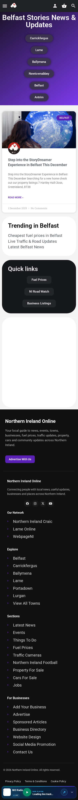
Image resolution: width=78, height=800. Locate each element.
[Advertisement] (39, 362)
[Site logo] (14, 6)
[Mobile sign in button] (55, 5)
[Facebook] (27, 503)
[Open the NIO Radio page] (64, 792)
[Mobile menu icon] (5, 6)
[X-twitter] (43, 503)
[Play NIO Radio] (27, 792)
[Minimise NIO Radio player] (72, 792)
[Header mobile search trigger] (73, 5)
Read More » (15, 197)
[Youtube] (50, 503)
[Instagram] (35, 503)
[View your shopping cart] (64, 5)
